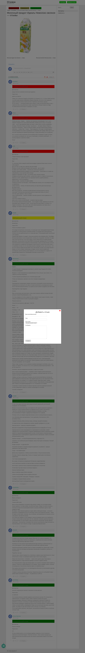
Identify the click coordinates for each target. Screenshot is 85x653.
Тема (26, 318)
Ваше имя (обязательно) (30, 314)
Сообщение (27, 325)
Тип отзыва (27, 321)
